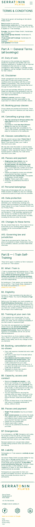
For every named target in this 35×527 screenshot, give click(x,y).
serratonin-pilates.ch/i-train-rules (13, 286)
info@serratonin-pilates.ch (16, 41)
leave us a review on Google (11, 516)
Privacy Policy (6, 522)
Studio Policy (5, 520)
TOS (3, 524)
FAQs (3, 519)
